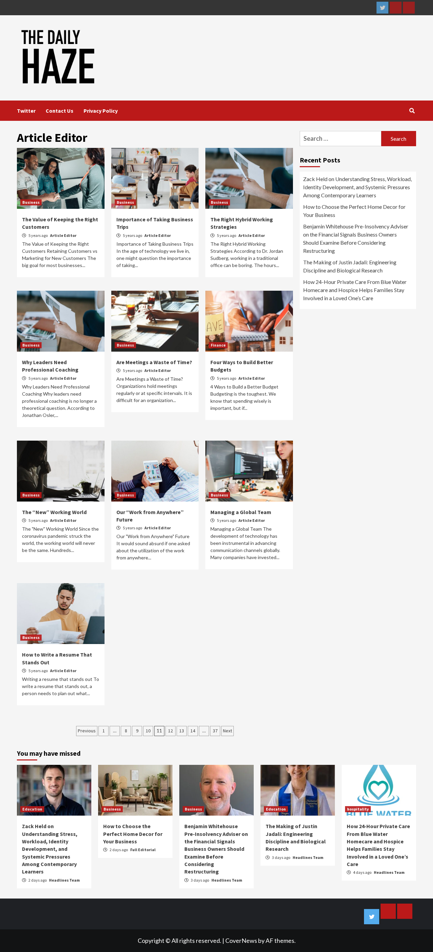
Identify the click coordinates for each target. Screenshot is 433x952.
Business (31, 202)
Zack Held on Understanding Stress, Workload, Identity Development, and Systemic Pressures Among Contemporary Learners (357, 187)
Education (32, 809)
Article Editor (63, 235)
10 (148, 731)
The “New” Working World (54, 512)
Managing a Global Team (240, 512)
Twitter (26, 110)
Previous (87, 731)
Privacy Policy (101, 110)
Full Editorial (143, 849)
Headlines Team (64, 880)
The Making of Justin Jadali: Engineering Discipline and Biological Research (349, 266)
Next (227, 731)
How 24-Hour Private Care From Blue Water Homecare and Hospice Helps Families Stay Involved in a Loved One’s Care (355, 290)
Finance (218, 345)
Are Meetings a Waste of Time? (154, 362)
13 (181, 731)
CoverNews (241, 940)
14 (192, 731)
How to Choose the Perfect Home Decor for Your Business (354, 210)
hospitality (358, 809)
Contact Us (59, 110)
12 (170, 731)
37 (215, 731)
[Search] (412, 110)
